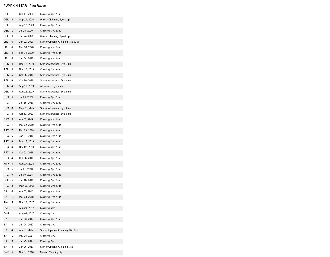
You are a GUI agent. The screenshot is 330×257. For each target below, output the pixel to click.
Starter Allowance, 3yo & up (55, 63)
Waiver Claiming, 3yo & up (55, 19)
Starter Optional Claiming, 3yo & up (59, 41)
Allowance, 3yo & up (51, 86)
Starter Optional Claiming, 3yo (56, 246)
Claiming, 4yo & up (50, 47)
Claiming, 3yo (47, 208)
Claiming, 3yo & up (50, 14)
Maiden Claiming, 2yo (52, 252)
